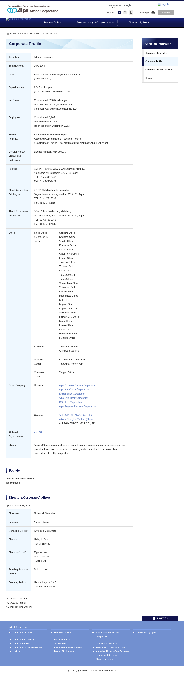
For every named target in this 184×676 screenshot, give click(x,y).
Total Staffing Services (106, 643)
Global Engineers (104, 659)
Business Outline (62, 632)
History (148, 78)
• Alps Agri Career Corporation (73, 389)
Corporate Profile (153, 61)
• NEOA (38, 432)
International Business (106, 655)
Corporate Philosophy (156, 53)
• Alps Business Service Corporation (76, 385)
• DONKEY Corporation (70, 402)
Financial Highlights (146, 632)
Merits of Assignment (64, 651)
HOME (13, 34)
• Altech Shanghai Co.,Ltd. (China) (75, 419)
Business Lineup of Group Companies (108, 634)
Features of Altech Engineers (68, 647)
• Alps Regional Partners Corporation (77, 406)
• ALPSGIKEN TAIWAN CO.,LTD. (75, 415)
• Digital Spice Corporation (71, 393)
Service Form (60, 643)
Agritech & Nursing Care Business (112, 651)
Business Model (62, 639)
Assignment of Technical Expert (111, 647)
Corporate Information (29, 34)
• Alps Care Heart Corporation (73, 398)
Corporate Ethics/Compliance (159, 70)
